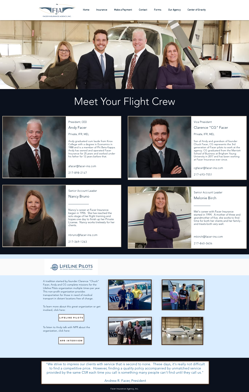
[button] (174, 10)
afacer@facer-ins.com (82, 166)
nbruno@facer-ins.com (83, 235)
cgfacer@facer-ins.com (208, 168)
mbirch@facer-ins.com (208, 237)
